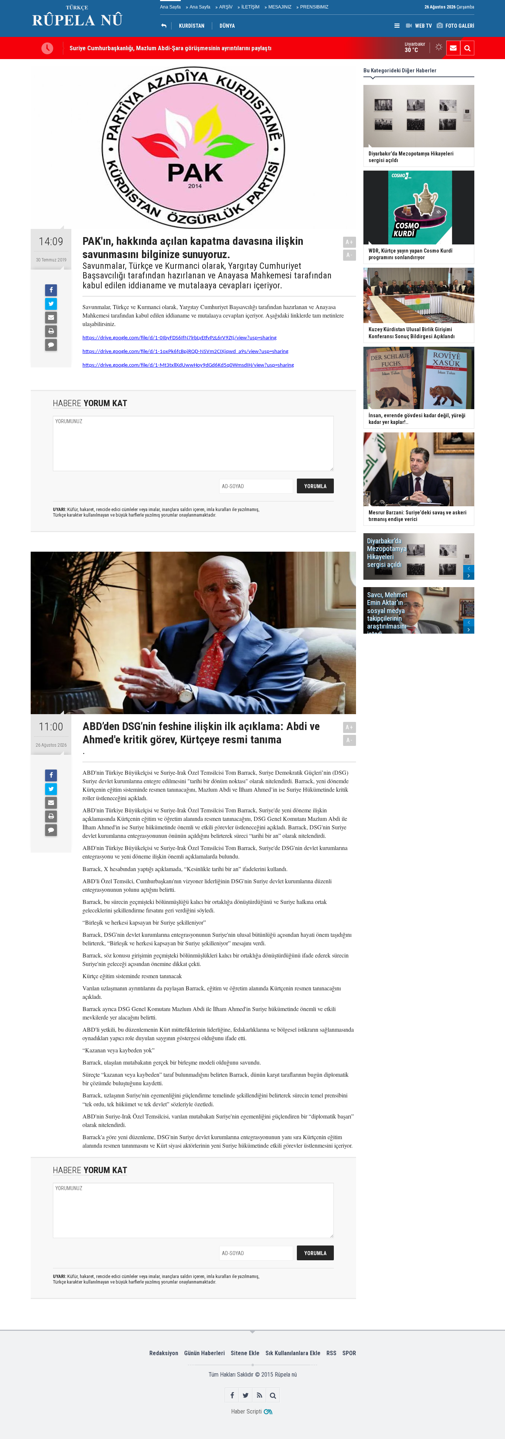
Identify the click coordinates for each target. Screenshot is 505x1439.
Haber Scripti (246, 1411)
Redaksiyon (163, 1353)
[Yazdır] (51, 331)
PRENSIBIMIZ (314, 7)
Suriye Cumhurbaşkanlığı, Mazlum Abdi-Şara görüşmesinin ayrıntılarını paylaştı (170, 48)
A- (349, 254)
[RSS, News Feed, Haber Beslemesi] (259, 1395)
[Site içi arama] (467, 48)
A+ (349, 242)
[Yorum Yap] (51, 345)
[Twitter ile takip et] (246, 1395)
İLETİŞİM (250, 7)
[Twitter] (51, 304)
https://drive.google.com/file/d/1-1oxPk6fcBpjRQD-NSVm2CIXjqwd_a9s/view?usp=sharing (185, 351)
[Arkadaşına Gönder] (51, 317)
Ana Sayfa (170, 7)
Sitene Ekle (245, 1353)
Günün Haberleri (204, 1353)
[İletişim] (453, 48)
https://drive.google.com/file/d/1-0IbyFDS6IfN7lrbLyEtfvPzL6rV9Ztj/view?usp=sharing (179, 338)
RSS (331, 1353)
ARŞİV (226, 7)
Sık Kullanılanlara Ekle (293, 1353)
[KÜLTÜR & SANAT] (165, 26)
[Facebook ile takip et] (232, 1395)
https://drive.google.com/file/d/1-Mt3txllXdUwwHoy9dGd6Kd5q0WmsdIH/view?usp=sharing (188, 365)
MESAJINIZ (279, 7)
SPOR (349, 1353)
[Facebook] (51, 290)
